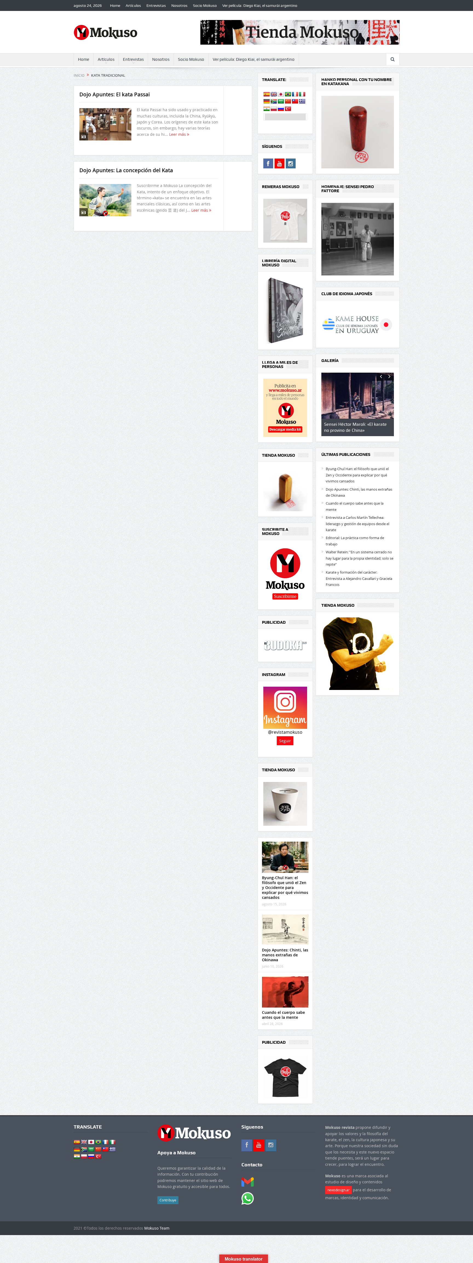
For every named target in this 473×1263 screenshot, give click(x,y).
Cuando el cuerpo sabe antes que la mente (283, 1015)
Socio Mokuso (205, 5)
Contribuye (168, 1200)
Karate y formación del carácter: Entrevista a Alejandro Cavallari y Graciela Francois (359, 578)
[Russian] (281, 109)
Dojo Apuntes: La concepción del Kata (126, 170)
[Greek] (302, 101)
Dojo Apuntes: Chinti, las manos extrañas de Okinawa (285, 954)
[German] (266, 101)
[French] (295, 94)
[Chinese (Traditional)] (295, 101)
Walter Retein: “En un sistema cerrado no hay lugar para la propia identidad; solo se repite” (359, 558)
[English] (273, 94)
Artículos (133, 5)
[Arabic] (281, 101)
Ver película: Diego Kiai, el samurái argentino (259, 5)
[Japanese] (281, 94)
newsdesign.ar (338, 1190)
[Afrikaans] (273, 101)
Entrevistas (156, 5)
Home (115, 5)
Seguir (285, 740)
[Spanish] (266, 94)
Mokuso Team (156, 1228)
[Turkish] (288, 109)
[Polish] (273, 109)
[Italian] (302, 94)
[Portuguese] (288, 94)
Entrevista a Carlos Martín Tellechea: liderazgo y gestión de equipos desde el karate (357, 523)
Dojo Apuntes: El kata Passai (114, 94)
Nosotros (179, 5)
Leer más (178, 134)
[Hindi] (266, 109)
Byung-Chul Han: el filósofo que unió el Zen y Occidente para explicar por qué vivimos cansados (285, 887)
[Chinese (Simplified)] (288, 101)
